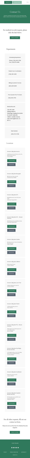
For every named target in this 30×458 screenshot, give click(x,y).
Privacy (5, 452)
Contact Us (15, 454)
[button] (27, 2)
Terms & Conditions (14, 452)
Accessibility (23, 452)
